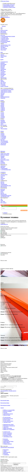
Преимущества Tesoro (8, 441)
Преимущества (6, 452)
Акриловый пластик (8, 413)
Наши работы (6, 442)
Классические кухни (8, 418)
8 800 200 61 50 (4, 224)
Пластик (5, 412)
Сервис (5, 451)
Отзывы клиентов (7, 443)
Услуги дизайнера (7, 434)
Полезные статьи (7, 435)
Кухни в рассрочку (7, 433)
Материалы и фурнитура (9, 425)
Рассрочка (9, 4)
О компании (6, 440)
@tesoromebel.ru (5, 17)
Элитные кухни (7, 422)
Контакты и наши (9, 7)
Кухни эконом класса (8, 421)
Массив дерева (6, 415)
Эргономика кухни (7, 436)
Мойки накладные (7, 428)
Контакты (5, 439)
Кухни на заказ (6, 419)
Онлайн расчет (6, 431)
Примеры (8, 5)
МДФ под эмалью (7, 411)
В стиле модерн (7, 417)
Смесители (5, 427)
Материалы (6, 449)
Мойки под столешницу (8, 429)
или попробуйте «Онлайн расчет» (8, 390)
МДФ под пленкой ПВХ (9, 410)
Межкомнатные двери (8, 424)
